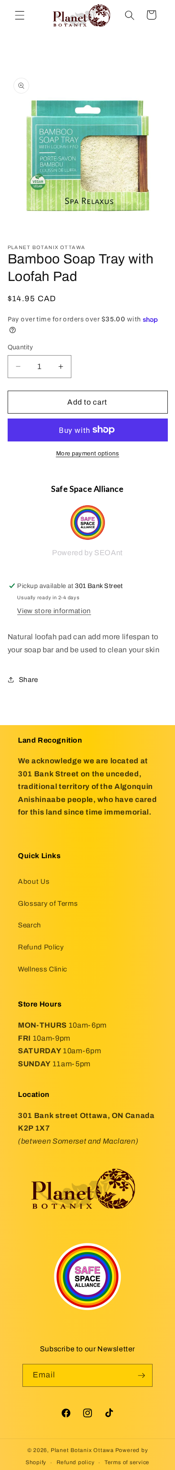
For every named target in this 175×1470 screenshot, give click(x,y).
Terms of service (127, 1462)
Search (29, 925)
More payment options (87, 453)
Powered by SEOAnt (87, 553)
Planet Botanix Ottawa (82, 1450)
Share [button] (28, 679)
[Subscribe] (141, 1375)
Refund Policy (41, 947)
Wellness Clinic (42, 969)
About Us (33, 881)
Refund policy (76, 1462)
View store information (54, 611)
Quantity (20, 347)
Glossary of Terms (48, 903)
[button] (20, 15)
